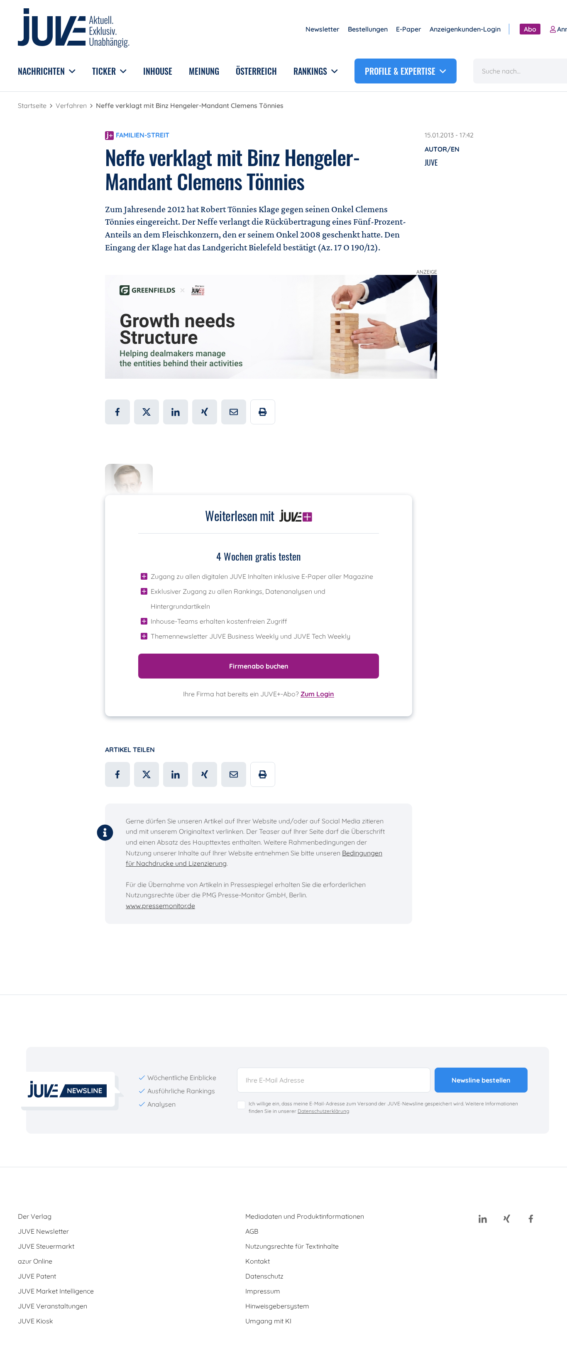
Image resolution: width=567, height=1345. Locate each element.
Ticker (105, 71)
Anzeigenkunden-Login (465, 29)
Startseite (33, 105)
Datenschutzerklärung (323, 1111)
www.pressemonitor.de (160, 906)
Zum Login (317, 694)
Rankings (311, 71)
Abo (530, 29)
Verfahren (72, 105)
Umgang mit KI (268, 1321)
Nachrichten (42, 71)
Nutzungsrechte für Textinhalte (292, 1246)
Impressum (262, 1291)
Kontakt (257, 1261)
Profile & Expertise (401, 71)
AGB (251, 1231)
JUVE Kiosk (35, 1321)
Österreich (256, 71)
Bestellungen (368, 29)
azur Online (35, 1261)
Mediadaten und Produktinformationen (304, 1216)
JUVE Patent (37, 1276)
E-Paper (408, 29)
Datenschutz (264, 1276)
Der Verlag (34, 1216)
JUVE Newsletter (43, 1231)
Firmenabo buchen (258, 666)
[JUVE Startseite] (74, 29)
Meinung (204, 71)
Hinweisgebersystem (277, 1306)
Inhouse (157, 71)
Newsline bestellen (481, 1080)
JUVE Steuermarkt (46, 1246)
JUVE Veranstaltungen (52, 1306)
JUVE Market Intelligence (56, 1291)
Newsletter (322, 29)
